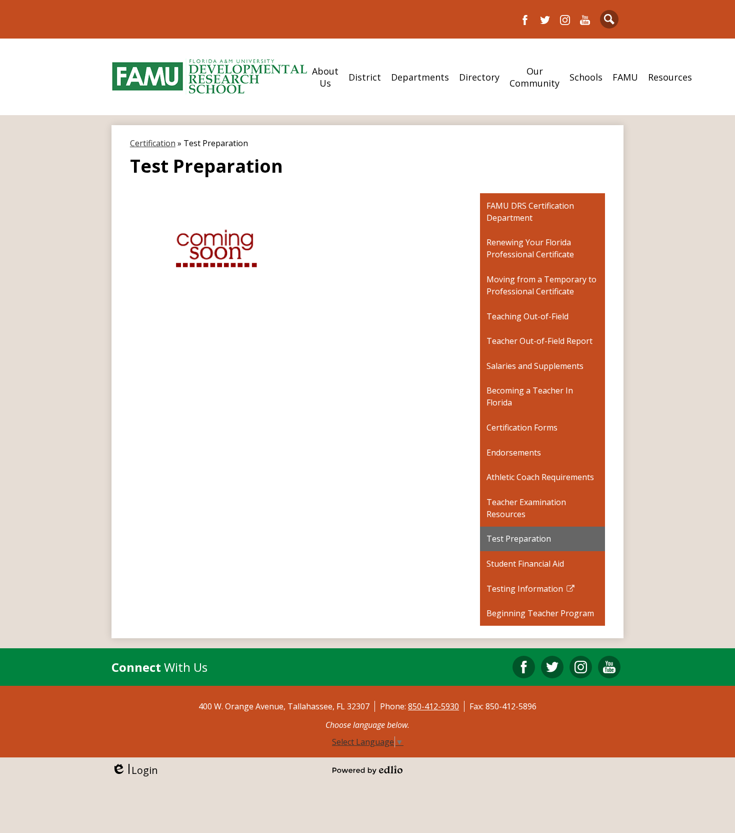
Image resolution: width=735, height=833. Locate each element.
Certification (153, 143)
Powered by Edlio (367, 770)
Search (609, 19)
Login (135, 770)
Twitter (545, 20)
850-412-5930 (433, 706)
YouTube (585, 20)
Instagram (565, 20)
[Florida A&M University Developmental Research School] (209, 77)
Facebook (525, 20)
